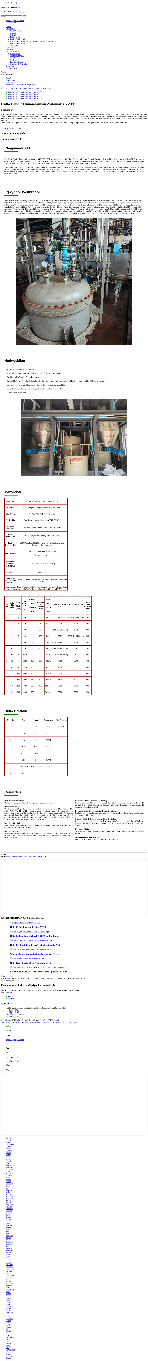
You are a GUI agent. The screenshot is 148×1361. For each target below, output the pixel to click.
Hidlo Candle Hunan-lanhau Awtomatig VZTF (23, 84)
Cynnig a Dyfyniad (17, 56)
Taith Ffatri (14, 45)
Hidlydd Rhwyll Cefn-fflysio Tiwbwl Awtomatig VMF (35, 945)
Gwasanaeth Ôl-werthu (18, 64)
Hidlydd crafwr (48, 1022)
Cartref (8, 27)
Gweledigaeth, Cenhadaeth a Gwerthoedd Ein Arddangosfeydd (33, 41)
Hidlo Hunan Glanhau (9, 1022)
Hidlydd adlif (23, 1022)
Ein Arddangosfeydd (17, 43)
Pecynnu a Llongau (17, 62)
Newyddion (10, 66)
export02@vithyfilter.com (15, 1014)
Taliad (12, 58)
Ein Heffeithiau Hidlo (18, 39)
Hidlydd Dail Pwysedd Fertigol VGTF (28, 927)
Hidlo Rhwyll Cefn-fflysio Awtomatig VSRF (31, 963)
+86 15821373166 (12, 1061)
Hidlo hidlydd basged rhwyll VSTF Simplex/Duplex (34, 936)
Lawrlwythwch (17, 129)
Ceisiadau (13, 35)
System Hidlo (10, 47)
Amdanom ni (10, 29)
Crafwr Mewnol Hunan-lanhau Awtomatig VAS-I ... (35, 954)
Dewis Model (15, 54)
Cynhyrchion (10, 80)
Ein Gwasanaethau (12, 52)
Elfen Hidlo (10, 49)
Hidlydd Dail (60, 1022)
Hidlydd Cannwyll (35, 1022)
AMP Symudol (53, 1020)
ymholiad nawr (6, 992)
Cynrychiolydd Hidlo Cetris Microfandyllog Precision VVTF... (39, 971)
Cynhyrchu (14, 60)
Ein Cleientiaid (15, 37)
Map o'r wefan (41, 1020)
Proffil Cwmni (15, 31)
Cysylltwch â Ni (11, 68)
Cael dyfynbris (6, 129)
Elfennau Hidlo (71, 1022)
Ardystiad (13, 33)
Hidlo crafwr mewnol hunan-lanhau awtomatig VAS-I (26, 857)
